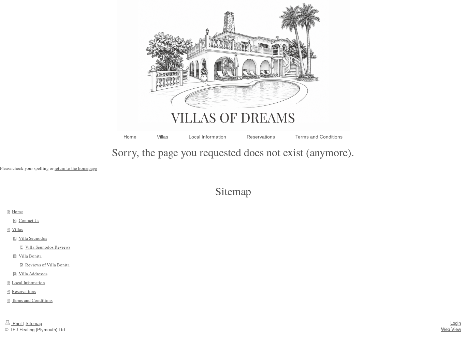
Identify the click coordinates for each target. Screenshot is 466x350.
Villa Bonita (30, 256)
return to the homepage (76, 168)
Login (455, 323)
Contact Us (29, 220)
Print (17, 323)
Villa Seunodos (33, 238)
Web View (451, 329)
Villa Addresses (33, 274)
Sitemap (34, 323)
